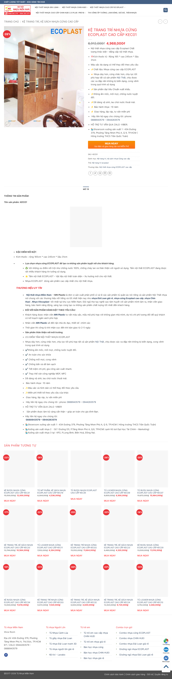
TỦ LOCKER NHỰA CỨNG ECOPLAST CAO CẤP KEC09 (117, 491)
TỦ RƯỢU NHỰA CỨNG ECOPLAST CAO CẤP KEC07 (150, 491)
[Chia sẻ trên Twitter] (95, 173)
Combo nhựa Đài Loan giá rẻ (134, 643)
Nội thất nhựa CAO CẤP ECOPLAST (107, 7)
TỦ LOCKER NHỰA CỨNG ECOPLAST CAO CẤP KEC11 (50, 546)
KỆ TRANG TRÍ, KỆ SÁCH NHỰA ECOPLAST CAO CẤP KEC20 (18, 546)
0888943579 (97, 119)
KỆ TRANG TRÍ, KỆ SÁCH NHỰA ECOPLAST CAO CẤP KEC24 (118, 601)
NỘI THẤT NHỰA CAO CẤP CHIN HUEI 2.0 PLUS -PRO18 (60, 13)
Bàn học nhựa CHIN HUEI (96, 652)
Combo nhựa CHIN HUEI (131, 638)
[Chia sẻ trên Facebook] (90, 173)
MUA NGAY (10, 500)
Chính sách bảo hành (114, 674)
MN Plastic (59, 314)
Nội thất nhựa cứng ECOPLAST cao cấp (115, 167)
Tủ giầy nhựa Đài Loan (60, 638)
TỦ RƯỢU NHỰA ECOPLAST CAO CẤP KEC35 (84, 491)
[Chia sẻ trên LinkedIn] (105, 173)
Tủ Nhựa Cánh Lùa (58, 632)
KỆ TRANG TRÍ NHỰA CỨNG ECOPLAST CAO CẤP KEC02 (84, 546)
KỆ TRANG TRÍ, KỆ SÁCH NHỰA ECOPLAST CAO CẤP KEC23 (118, 546)
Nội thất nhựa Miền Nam (39, 295)
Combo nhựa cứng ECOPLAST (134, 632)
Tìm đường (166, 644)
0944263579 (113, 119)
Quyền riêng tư (161, 674)
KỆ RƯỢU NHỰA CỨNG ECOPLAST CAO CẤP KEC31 (17, 491)
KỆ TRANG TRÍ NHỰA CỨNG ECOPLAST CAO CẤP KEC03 (50, 601)
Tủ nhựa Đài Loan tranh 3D (63, 643)
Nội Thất (121, 77)
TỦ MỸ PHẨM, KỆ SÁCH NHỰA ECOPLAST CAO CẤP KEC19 (51, 491)
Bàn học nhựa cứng (93, 647)
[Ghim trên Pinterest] (100, 173)
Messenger (166, 661)
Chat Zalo (166, 653)
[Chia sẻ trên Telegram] (110, 173)
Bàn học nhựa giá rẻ (94, 658)
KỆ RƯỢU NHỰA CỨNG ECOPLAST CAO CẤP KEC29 (150, 546)
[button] (165, 10)
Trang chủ (11, 21)
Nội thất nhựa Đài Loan (46, 7)
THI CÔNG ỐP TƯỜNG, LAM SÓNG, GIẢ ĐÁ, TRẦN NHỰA (112, 13)
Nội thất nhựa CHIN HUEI (74, 7)
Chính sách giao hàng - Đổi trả (139, 674)
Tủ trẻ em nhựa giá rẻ (94, 641)
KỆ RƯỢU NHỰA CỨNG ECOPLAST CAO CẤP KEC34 (17, 601)
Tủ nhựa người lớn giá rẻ (61, 649)
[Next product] (160, 21)
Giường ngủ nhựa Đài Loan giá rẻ (136, 654)
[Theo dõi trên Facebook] (6, 655)
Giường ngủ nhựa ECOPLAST (134, 649)
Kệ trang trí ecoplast (100, 163)
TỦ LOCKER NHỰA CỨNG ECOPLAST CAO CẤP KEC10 (150, 601)
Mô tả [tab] (86, 189)
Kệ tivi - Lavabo (57, 654)
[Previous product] (165, 21)
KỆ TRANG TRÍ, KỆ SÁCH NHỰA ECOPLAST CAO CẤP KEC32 (85, 601)
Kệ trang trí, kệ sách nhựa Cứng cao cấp (50, 21)
